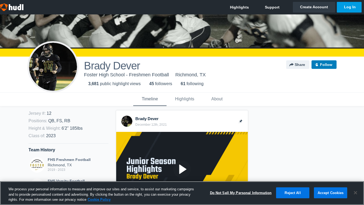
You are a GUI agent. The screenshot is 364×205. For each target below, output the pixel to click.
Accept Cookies (331, 193)
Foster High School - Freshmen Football (126, 74)
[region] (182, 193)
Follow (326, 64)
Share (300, 64)
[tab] (150, 99)
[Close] (355, 193)
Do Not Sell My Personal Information (241, 193)
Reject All (293, 193)
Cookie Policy (99, 200)
